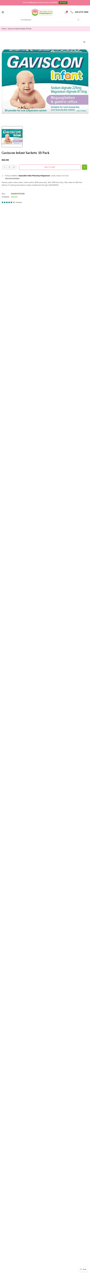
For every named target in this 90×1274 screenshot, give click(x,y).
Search (76, 20)
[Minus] (4, 167)
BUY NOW (63, 2)
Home (4, 29)
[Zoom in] (84, 42)
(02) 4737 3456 (81, 12)
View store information (12, 178)
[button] (84, 167)
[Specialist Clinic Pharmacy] (42, 12)
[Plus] (14, 167)
